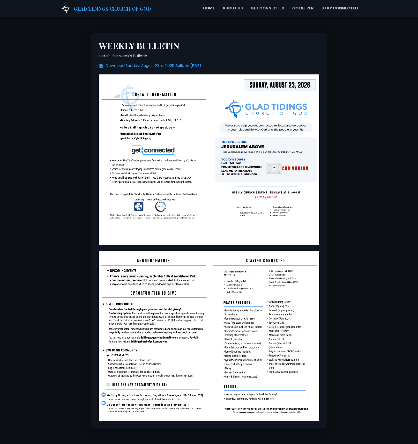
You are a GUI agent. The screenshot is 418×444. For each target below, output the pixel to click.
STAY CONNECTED (339, 8)
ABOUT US (233, 8)
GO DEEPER (303, 8)
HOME (209, 8)
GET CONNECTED (267, 8)
